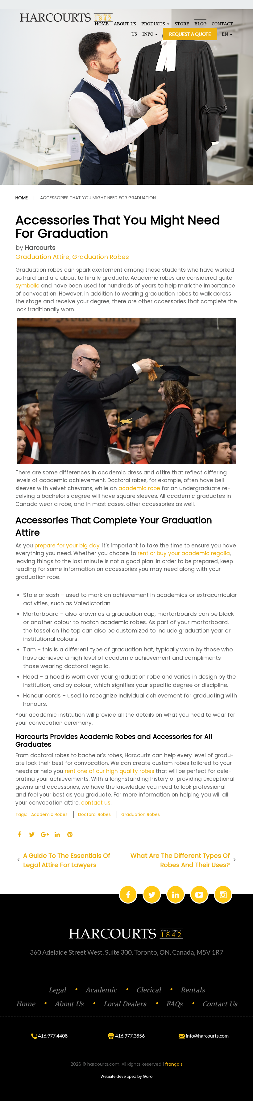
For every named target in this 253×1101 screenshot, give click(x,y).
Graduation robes (140, 814)
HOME (102, 24)
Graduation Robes (100, 257)
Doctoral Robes (94, 814)
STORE (182, 24)
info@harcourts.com (207, 1035)
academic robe (139, 488)
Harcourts (40, 247)
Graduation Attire (42, 257)
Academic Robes (49, 814)
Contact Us (219, 1004)
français (174, 1064)
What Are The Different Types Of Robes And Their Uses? (180, 860)
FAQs (174, 1004)
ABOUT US (125, 24)
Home (21, 198)
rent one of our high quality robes (109, 771)
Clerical (148, 990)
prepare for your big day (67, 545)
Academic (101, 990)
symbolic (27, 285)
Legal (57, 990)
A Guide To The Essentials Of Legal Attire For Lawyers (66, 860)
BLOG (200, 24)
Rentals (192, 990)
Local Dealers (124, 1004)
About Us (69, 1004)
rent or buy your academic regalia (184, 553)
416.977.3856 (129, 1035)
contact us (95, 802)
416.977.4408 (52, 1035)
